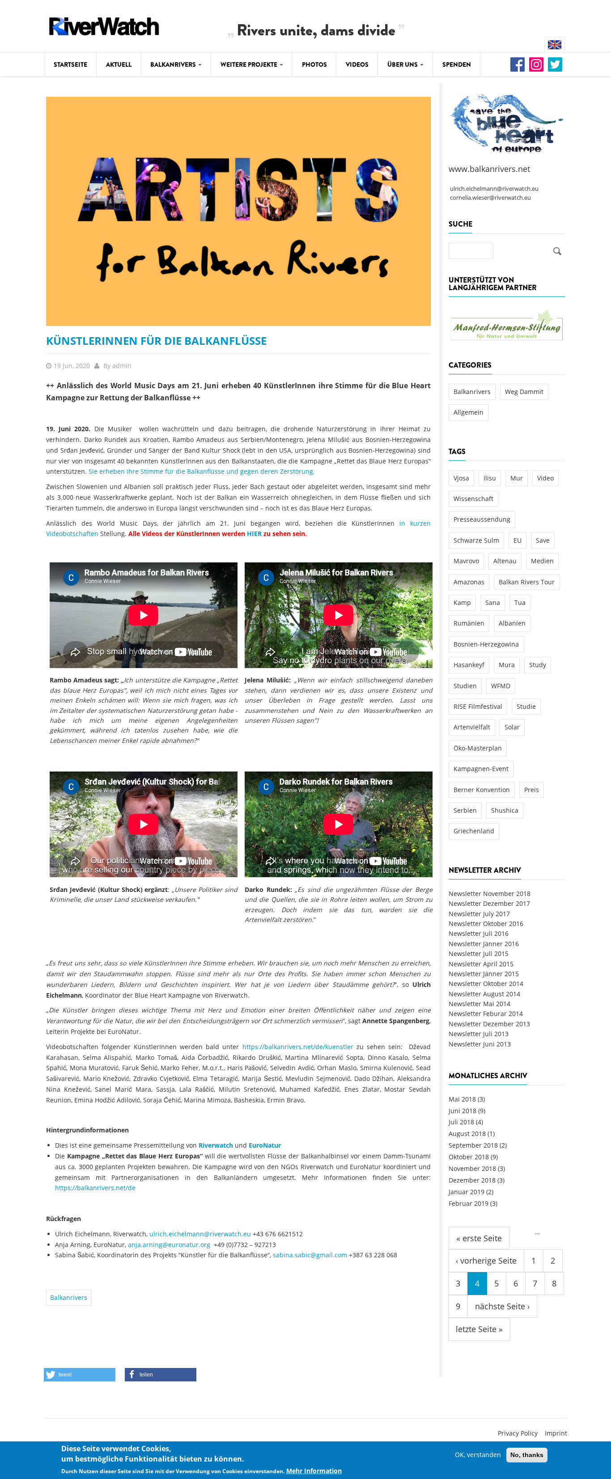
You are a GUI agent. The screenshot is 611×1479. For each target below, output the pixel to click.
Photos (314, 64)
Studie (526, 706)
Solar (512, 727)
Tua (520, 602)
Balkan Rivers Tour (527, 582)
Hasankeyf (469, 664)
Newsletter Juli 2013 (479, 1033)
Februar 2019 (468, 1203)
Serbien (465, 810)
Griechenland (474, 831)
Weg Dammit (524, 391)
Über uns (403, 64)
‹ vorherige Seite (486, 1260)
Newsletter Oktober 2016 (486, 923)
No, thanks (526, 1454)
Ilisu (490, 478)
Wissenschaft (473, 498)
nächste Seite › (502, 1306)
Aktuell (119, 64)
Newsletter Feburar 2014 (486, 1013)
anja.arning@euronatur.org (169, 1244)
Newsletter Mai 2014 (479, 1003)
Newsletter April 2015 (481, 964)
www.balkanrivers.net (489, 168)
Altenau (505, 561)
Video (545, 478)
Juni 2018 (462, 1110)
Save (543, 540)
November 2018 (472, 1168)
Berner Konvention (482, 789)
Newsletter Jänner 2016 (484, 943)
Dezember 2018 (472, 1180)
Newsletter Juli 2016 (479, 933)
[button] (79, 1374)
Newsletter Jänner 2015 (484, 973)
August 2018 (467, 1133)
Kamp (462, 602)
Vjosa (461, 478)
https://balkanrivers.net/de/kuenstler (297, 1046)
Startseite (70, 64)
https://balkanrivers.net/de (95, 1187)
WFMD (500, 686)
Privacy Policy (518, 1433)
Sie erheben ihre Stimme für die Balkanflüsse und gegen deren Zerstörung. (202, 471)
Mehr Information (314, 1470)
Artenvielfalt (472, 727)
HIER (254, 533)
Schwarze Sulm (476, 540)
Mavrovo (466, 561)
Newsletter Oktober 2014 (486, 983)
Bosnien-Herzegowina (486, 644)
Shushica (504, 810)
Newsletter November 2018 (489, 893)
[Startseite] (104, 25)
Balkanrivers (173, 64)
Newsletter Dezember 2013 (489, 1024)
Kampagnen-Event (481, 768)
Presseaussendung (482, 519)
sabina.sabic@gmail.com (310, 1255)
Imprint (556, 1433)
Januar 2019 (466, 1191)
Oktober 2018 (469, 1157)
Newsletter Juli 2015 (479, 953)
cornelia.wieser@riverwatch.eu (490, 197)
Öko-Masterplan (478, 748)
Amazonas (469, 582)
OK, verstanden (478, 1454)
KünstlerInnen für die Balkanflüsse (156, 340)
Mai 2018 (462, 1099)
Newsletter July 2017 (479, 913)
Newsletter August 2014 (484, 994)
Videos (357, 64)
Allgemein (469, 412)
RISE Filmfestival (478, 706)
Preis (531, 789)
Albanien (512, 623)
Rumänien (469, 623)
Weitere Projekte (250, 64)
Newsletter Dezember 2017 (489, 903)
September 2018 (473, 1145)
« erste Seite (479, 1238)
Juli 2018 (461, 1122)
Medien (542, 561)
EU (517, 540)
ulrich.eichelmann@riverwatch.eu (200, 1234)
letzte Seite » (479, 1329)
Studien (465, 686)
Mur (516, 478)
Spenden (456, 64)
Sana (492, 602)
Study (537, 664)
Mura (507, 664)
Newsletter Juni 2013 (480, 1044)
